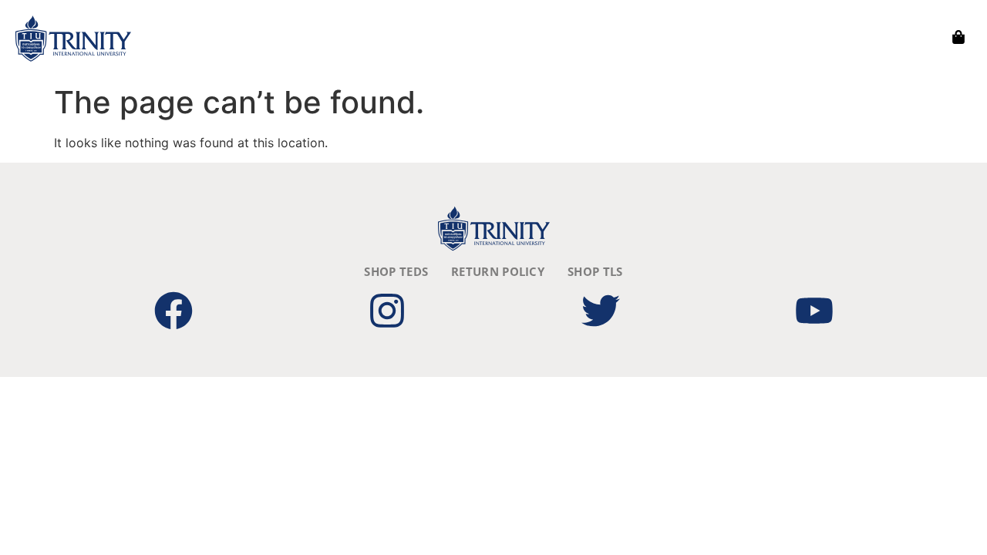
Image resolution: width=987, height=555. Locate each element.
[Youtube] (814, 310)
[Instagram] (387, 310)
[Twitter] (600, 310)
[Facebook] (173, 310)
